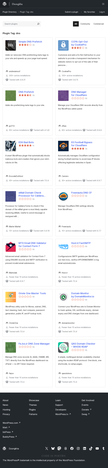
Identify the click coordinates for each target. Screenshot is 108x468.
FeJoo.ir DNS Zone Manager (34, 343)
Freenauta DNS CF (81, 192)
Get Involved (88, 400)
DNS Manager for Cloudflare (79, 93)
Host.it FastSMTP (81, 243)
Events (85, 405)
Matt (6, 427)
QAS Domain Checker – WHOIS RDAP (83, 345)
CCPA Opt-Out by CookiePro (79, 43)
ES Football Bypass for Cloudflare (81, 144)
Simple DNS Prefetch (30, 41)
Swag (86, 414)
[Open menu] (104, 4)
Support (59, 405)
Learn (58, 400)
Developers (60, 409)
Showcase (34, 400)
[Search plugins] (38, 24)
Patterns (33, 414)
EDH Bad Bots (26, 142)
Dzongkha (14, 448)
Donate (87, 409)
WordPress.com (12, 423)
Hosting (6, 409)
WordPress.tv (63, 414)
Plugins (32, 409)
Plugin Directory (10, 12)
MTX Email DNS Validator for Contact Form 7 (32, 244)
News (5, 405)
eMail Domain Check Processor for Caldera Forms (31, 194)
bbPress (8, 432)
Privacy (6, 414)
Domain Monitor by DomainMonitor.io (82, 295)
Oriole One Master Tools (32, 293)
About (5, 400)
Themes (33, 405)
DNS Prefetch (26, 92)
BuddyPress (10, 436)
